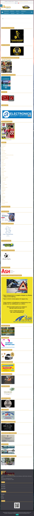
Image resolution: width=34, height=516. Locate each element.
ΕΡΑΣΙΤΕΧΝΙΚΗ (3, 165)
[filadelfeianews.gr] (2, 12)
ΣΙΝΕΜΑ (2, 199)
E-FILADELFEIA (3, 146)
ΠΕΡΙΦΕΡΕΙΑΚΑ (23, 11)
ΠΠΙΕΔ (2, 194)
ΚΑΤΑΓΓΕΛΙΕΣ (3, 168)
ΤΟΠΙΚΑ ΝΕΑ (12, 11)
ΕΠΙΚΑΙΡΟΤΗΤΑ (6, 13)
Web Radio (2, 494)
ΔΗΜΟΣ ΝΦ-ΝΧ (3, 156)
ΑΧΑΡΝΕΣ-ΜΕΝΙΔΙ (3, 153)
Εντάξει (17, 514)
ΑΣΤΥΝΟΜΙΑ (3, 152)
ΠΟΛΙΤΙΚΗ (2, 191)
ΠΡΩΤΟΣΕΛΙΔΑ (3, 196)
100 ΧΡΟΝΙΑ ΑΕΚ (3, 144)
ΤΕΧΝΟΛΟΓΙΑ (3, 200)
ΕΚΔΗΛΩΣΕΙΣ (3, 159)
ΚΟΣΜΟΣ (2, 169)
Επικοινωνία (3, 484)
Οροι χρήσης (3, 486)
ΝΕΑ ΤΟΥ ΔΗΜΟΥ (3, 178)
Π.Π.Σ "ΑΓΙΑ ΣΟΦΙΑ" (4, 184)
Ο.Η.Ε (2, 181)
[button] (1, 5)
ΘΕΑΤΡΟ (2, 166)
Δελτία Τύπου (3, 488)
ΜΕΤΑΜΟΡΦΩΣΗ (3, 171)
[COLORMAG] (8, 471)
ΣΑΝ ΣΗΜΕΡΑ (3, 197)
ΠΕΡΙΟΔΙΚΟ (12, 13)
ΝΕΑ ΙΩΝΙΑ (2, 175)
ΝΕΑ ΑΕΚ (17, 11)
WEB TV (18, 13)
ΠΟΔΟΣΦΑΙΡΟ (3, 190)
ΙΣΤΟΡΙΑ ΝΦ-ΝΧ (6, 11)
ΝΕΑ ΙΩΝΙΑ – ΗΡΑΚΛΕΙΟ (4, 177)
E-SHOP (22, 13)
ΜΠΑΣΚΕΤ (2, 172)
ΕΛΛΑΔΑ (2, 162)
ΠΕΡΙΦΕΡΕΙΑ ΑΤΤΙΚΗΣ (4, 187)
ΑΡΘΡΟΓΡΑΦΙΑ (3, 150)
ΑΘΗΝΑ (2, 149)
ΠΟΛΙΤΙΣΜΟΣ (3, 193)
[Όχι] (32, 513)
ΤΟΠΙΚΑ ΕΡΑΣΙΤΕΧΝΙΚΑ (4, 202)
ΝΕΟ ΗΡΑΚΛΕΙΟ (3, 180)
